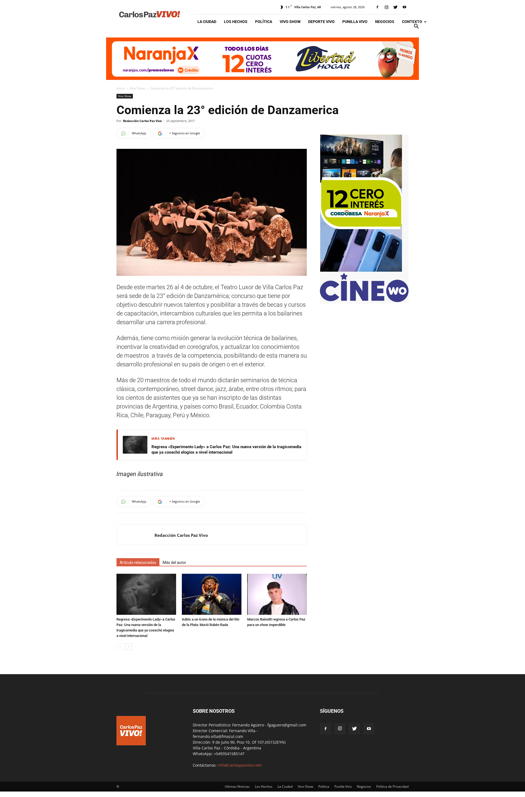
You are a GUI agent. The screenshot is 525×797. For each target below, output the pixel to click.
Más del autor (174, 562)
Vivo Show (290, 21)
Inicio (120, 88)
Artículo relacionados (138, 562)
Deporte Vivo (321, 21)
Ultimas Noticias (237, 786)
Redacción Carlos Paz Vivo (142, 121)
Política (263, 21)
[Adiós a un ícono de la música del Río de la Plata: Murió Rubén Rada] (211, 594)
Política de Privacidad (392, 786)
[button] (416, 27)
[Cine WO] (364, 300)
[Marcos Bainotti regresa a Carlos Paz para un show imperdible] (277, 594)
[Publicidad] (262, 58)
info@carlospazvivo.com (240, 765)
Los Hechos (235, 21)
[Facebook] (377, 7)
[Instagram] (386, 7)
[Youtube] (404, 7)
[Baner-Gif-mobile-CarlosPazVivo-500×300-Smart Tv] (361, 270)
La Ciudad (206, 21)
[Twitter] (395, 7)
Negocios (384, 21)
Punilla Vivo (355, 21)
